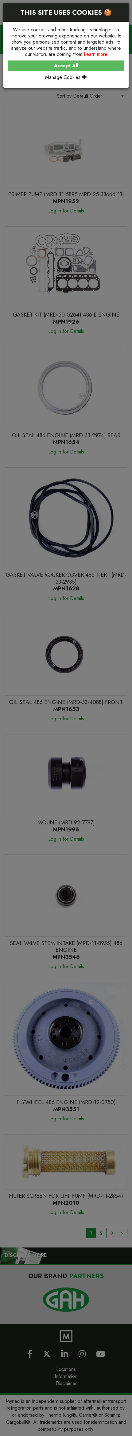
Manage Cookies (63, 77)
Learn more (95, 54)
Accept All (66, 65)
